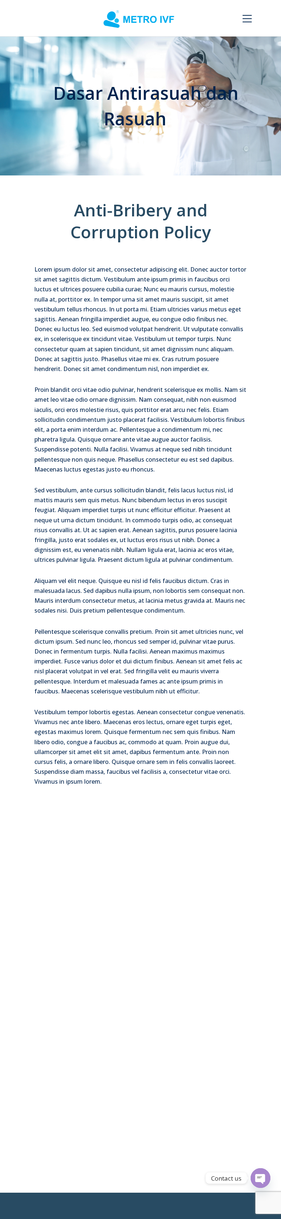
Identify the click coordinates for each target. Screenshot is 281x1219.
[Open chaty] (260, 1178)
